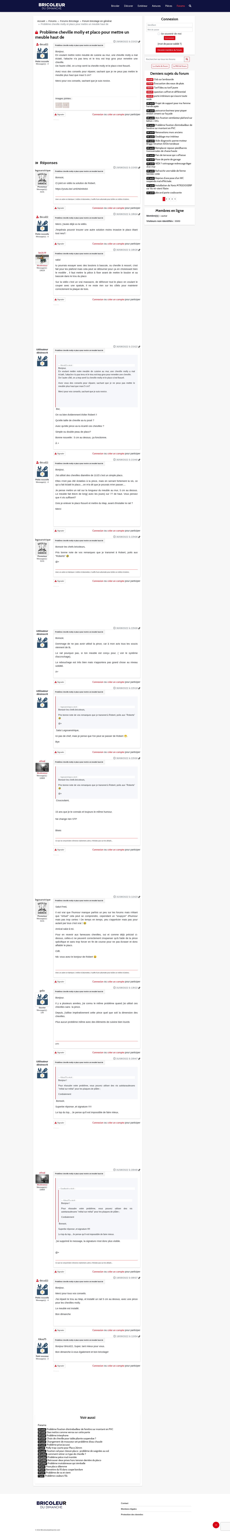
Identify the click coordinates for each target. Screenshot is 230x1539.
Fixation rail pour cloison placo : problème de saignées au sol (78, 1451)
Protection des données (132, 1514)
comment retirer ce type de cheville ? (67, 1454)
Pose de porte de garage (168, 159)
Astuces (156, 5)
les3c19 (42, 252)
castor (164, 215)
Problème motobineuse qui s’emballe (66, 1463)
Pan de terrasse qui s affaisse (170, 155)
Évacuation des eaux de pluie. (169, 83)
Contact (124, 1503)
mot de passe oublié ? (169, 43)
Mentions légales (129, 1509)
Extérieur (142, 5)
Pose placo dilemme (56, 1466)
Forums (181, 5)
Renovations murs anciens (169, 132)
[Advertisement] (96, 139)
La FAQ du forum (180, 66)
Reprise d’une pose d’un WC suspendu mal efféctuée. (165, 180)
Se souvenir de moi (171, 33)
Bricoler (115, 5)
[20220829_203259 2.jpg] (66, 105)
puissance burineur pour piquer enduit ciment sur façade (166, 112)
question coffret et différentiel (170, 91)
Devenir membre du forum (169, 50)
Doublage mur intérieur (167, 136)
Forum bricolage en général (97, 21)
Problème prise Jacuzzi (58, 1444)
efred (42, 761)
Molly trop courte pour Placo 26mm (64, 1447)
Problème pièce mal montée (62, 1457)
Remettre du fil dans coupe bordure (64, 1469)
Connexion (97, 114)
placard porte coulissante (168, 192)
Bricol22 (44, 44)
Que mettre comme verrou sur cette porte (68, 1432)
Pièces (168, 5)
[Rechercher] (187, 59)
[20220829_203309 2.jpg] (59, 105)
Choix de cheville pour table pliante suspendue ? (71, 1438)
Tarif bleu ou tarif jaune (166, 87)
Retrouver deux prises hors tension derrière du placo (74, 1460)
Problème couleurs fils (56, 1475)
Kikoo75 (42, 1339)
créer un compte (115, 114)
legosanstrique (42, 170)
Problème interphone (57, 1435)
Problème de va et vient (58, 1472)
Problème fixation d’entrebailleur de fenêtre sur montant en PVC (80, 1429)
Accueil (41, 21)
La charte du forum (160, 66)
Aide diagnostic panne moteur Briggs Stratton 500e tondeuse (166, 142)
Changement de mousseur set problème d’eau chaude (74, 1441)
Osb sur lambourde (164, 79)
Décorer (128, 5)
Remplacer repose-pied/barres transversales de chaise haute (166, 150)
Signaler (60, 114)
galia (42, 990)
